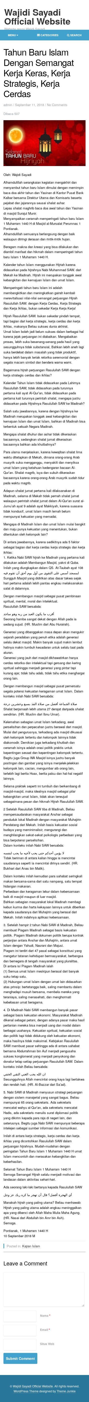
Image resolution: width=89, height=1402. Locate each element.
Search (73, 36)
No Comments (57, 104)
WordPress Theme (26, 1391)
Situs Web (47, 1344)
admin (7, 104)
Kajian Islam (31, 1246)
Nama (45, 1315)
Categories (46, 36)
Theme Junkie (66, 1391)
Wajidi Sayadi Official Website (37, 16)
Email (45, 1329)
